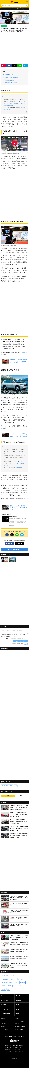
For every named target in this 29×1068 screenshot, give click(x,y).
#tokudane (21, 463)
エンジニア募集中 (19, 1029)
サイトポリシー (5, 1021)
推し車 (15, 986)
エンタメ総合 (14, 11)
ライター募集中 (5, 1029)
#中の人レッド (17, 103)
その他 (17, 1013)
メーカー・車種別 (5, 1013)
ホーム (3, 9)
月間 (21, 795)
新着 (16, 785)
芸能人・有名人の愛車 (7, 785)
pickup (3, 989)
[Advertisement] (14, 48)
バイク (16, 982)
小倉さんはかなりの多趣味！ (12, 77)
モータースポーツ (5, 1009)
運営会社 (3, 1018)
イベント (18, 1009)
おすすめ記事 (5, 979)
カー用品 (3, 1004)
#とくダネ (9, 103)
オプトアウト (4, 1023)
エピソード (13, 979)
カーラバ (20, 979)
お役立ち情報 (16, 9)
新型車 (3, 986)
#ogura (6, 465)
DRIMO (9, 986)
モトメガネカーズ (15, 975)
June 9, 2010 (19, 467)
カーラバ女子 (5, 975)
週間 (8, 795)
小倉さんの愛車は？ (10, 80)
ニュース (9, 9)
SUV (5, 402)
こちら (25, 498)
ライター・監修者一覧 (20, 1026)
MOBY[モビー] (3, 11)
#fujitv (17, 463)
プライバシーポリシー (20, 1021)
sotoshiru (22, 982)
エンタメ (9, 11)
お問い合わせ (18, 1023)
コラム (20, 986)
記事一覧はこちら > (13, 526)
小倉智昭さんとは (9, 74)
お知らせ (3, 1026)
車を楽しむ (24, 9)
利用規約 (26, 644)
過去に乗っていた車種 (11, 82)
